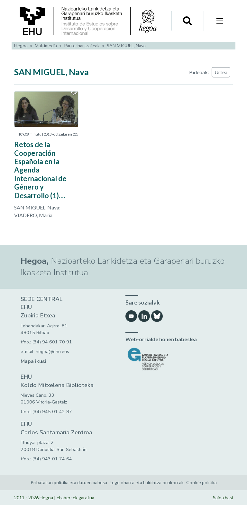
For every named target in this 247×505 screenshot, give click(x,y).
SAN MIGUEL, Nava (126, 45)
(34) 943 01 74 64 (52, 459)
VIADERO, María (33, 215)
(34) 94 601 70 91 (52, 342)
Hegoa (21, 45)
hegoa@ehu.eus (52, 352)
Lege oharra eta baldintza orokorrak (147, 482)
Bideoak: (199, 72)
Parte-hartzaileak (82, 45)
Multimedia (46, 45)
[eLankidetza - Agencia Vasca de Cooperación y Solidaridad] (175, 359)
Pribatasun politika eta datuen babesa (69, 482)
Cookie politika (201, 482)
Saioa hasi (223, 497)
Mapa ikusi (33, 361)
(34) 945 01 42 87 (52, 412)
